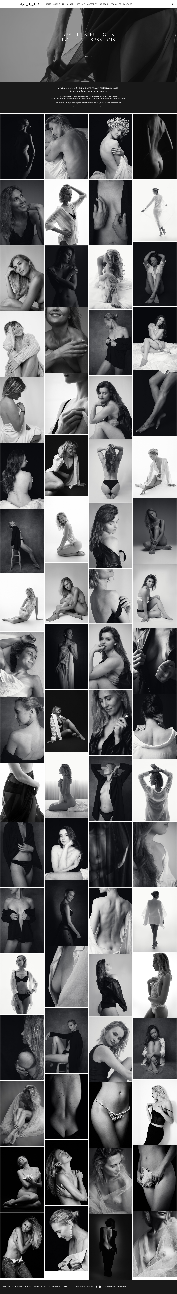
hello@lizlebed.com (86, 1286)
